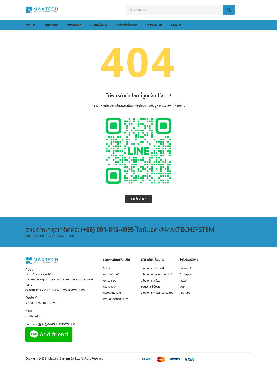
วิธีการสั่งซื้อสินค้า (126, 25)
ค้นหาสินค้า (51, 25)
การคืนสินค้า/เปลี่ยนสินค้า (115, 299)
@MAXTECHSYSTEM (60, 324)
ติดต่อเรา (176, 25)
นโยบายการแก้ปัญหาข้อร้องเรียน (157, 293)
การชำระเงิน (154, 25)
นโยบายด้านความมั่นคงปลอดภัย (157, 275)
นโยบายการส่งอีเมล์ (151, 281)
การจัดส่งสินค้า (109, 287)
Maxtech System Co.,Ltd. (64, 358)
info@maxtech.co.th (36, 316)
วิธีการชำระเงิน (109, 281)
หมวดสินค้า (74, 25)
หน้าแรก (30, 25)
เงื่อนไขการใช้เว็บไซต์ (150, 287)
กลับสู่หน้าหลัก (138, 199)
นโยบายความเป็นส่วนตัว (153, 268)
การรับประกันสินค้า (111, 293)
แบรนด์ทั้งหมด (98, 25)
